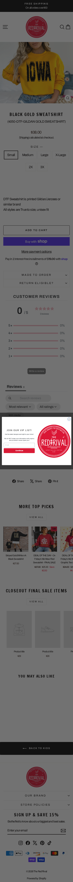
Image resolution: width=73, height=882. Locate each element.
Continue (19, 450)
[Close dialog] (68, 419)
